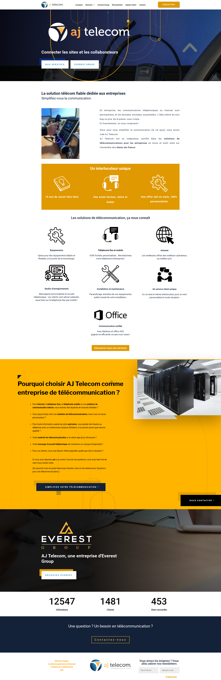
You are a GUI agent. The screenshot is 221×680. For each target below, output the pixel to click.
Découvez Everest (59, 575)
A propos (79, 5)
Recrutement (117, 5)
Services (88, 5)
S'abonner (171, 676)
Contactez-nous (110, 639)
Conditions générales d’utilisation (62, 664)
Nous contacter (201, 500)
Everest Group (103, 5)
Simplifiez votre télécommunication (71, 487)
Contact (142, 5)
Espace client (130, 5)
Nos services (55, 64)
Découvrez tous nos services (110, 348)
